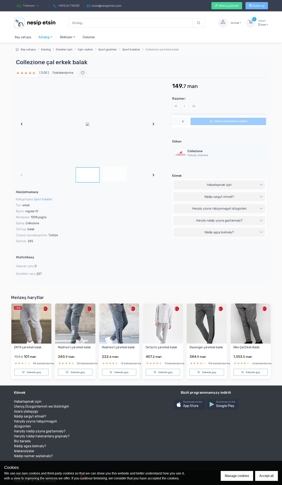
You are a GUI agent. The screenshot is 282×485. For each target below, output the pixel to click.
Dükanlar (89, 37)
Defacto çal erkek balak (161, 347)
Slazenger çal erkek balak (206, 347)
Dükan (176, 141)
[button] (189, 404)
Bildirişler (66, 37)
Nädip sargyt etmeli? (219, 197)
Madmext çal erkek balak (74, 347)
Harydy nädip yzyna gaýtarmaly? (219, 220)
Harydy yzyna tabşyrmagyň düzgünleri (219, 208)
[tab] (219, 185)
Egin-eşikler (85, 49)
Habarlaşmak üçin (219, 185)
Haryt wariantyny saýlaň (230, 121)
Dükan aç (258, 5)
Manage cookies (237, 476)
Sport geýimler (107, 49)
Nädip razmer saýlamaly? (33, 456)
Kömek (177, 176)
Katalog (44, 37)
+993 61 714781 (68, 6)
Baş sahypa (23, 37)
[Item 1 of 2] (87, 124)
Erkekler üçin (64, 49)
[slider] (26, 72)
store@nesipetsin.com (106, 6)
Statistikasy (25, 257)
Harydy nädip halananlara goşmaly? (42, 436)
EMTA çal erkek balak (27, 347)
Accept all (266, 476)
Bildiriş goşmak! (228, 5)
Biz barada (22, 441)
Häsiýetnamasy (27, 192)
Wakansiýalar (24, 451)
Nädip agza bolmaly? (219, 232)
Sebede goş (33, 372)
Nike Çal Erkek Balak (246, 347)
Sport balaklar (131, 49)
